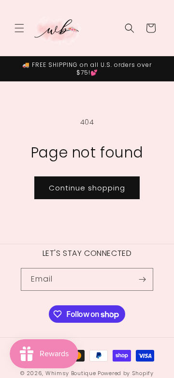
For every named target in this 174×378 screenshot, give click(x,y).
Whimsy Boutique (70, 373)
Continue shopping (87, 188)
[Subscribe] (142, 279)
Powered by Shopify (126, 373)
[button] (19, 28)
